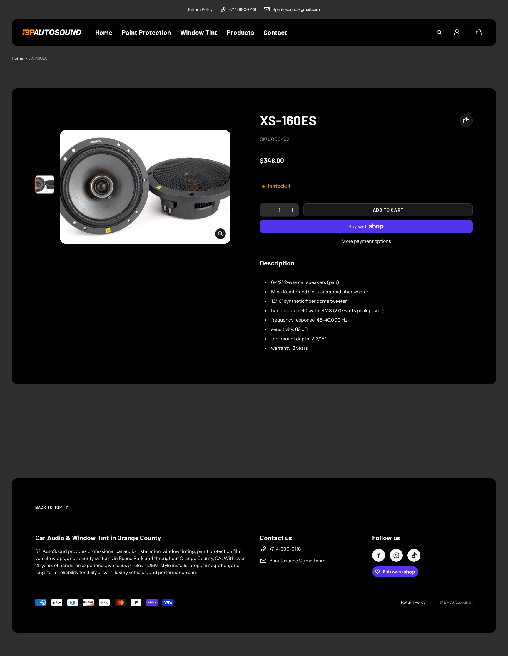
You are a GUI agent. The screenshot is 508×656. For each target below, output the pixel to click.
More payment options (366, 241)
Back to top (48, 507)
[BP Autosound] (51, 32)
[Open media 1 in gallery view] (44, 184)
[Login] (456, 32)
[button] (439, 32)
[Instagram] (396, 555)
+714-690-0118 (242, 9)
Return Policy (200, 9)
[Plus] (292, 209)
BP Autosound (457, 602)
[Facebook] (378, 555)
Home (17, 58)
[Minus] (266, 209)
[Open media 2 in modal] (145, 187)
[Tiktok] (413, 555)
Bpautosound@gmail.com (296, 9)
